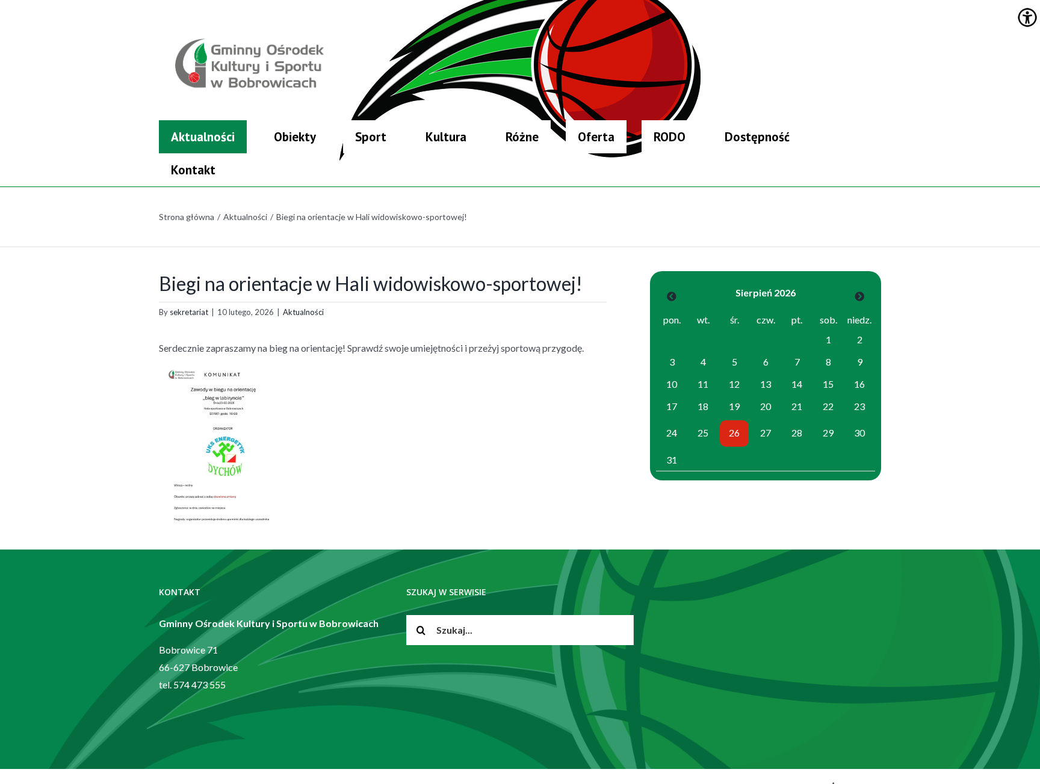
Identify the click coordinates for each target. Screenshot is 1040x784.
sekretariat (189, 312)
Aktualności (303, 312)
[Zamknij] (876, 123)
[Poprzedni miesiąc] (671, 296)
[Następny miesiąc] (859, 296)
